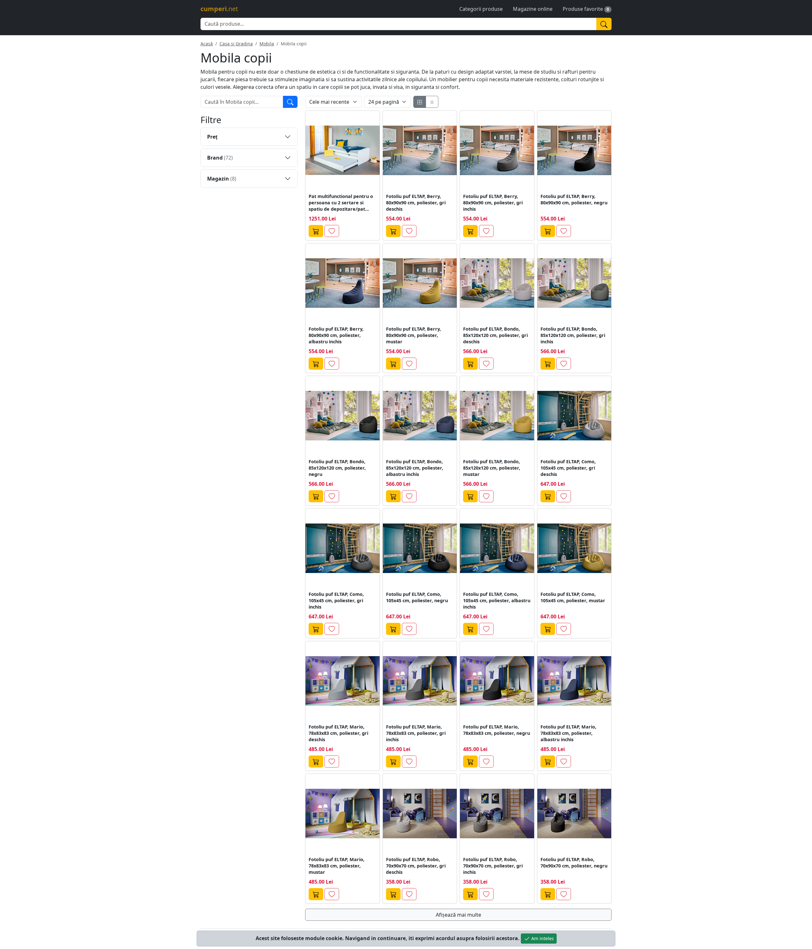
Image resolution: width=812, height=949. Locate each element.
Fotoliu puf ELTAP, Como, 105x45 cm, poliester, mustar (572, 597)
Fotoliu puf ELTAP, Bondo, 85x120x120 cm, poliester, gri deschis (495, 335)
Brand (220, 157)
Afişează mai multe (458, 914)
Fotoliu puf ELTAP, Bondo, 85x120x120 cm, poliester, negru (337, 467)
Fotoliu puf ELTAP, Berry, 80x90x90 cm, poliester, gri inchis (493, 202)
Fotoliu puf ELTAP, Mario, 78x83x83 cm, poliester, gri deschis (338, 733)
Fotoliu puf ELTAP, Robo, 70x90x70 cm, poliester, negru (573, 862)
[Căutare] (290, 102)
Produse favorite (583, 8)
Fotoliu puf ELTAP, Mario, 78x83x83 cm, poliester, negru (496, 730)
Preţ (212, 136)
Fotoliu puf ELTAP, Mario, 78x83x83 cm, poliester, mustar (336, 865)
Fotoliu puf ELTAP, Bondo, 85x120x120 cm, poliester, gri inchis (572, 335)
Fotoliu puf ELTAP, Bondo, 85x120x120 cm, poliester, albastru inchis (414, 467)
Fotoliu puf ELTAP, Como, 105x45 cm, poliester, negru (417, 597)
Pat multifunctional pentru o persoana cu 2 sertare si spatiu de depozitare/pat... (341, 202)
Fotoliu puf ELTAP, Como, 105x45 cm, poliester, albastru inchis (496, 600)
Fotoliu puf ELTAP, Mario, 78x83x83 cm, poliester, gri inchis (416, 733)
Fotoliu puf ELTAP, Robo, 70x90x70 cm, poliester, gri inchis (493, 865)
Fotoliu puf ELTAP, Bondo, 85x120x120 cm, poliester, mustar (491, 467)
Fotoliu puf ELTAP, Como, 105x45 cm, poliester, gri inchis (336, 600)
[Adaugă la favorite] (331, 231)
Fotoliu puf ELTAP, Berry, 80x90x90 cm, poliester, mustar (413, 335)
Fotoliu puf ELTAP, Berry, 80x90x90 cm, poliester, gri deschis (416, 202)
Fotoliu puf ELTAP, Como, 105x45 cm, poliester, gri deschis (568, 467)
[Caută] (604, 24)
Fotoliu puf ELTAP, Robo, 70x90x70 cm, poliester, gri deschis (416, 865)
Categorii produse (481, 8)
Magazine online (533, 8)
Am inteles (542, 938)
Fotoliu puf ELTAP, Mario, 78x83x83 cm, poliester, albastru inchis (568, 733)
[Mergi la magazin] (316, 231)
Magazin (221, 178)
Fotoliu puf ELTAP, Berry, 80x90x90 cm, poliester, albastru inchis (336, 335)
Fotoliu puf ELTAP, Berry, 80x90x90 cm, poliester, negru (573, 199)
